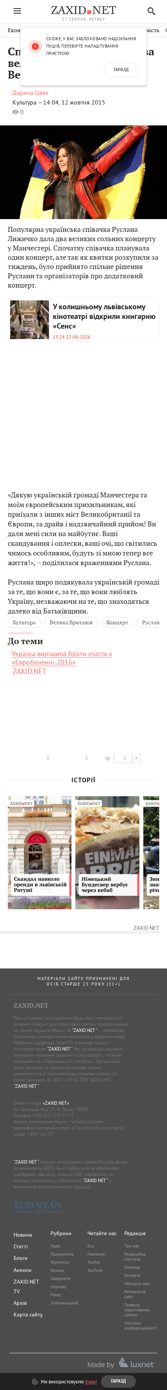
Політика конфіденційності (140, 1325)
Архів (20, 1302)
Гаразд (121, 70)
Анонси (22, 1270)
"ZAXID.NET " (84, 1030)
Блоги (21, 1258)
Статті (21, 1246)
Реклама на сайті (134, 1294)
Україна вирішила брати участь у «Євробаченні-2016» (62, 658)
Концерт (117, 622)
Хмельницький (64, 1303)
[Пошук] (149, 11)
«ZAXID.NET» (56, 1103)
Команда (132, 1267)
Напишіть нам (137, 1283)
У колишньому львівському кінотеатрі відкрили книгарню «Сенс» (104, 317)
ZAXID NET (83, 10)
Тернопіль (60, 1262)
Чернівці (58, 1286)
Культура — (27, 102)
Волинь (57, 1270)
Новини (23, 1234)
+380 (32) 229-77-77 (52, 1115)
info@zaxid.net (87, 1121)
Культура (24, 622)
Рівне (55, 1294)
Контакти (132, 1275)
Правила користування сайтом (136, 1310)
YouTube (95, 1270)
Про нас (131, 1246)
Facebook (96, 1254)
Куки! (91, 1381)
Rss (90, 1246)
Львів (55, 1246)
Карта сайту (28, 1314)
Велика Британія (71, 622)
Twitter (94, 1262)
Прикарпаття (61, 1254)
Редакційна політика (134, 1256)
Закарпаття (60, 1278)
